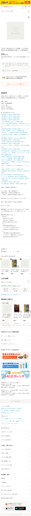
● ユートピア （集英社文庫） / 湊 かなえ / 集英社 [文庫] (13, 176)
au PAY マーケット (5, 382)
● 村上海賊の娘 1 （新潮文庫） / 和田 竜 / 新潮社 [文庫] (13, 183)
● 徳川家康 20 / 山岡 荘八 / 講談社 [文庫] (10, 116)
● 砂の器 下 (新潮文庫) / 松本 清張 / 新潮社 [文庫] (12, 141)
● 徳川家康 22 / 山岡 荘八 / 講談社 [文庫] (10, 143)
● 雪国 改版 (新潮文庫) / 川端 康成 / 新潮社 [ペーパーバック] (14, 129)
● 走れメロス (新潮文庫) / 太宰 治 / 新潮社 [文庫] (12, 160)
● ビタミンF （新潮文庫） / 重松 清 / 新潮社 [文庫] (12, 158)
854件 (18, 286)
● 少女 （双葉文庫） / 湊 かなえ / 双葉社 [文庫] (11, 121)
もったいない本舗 (14, 390)
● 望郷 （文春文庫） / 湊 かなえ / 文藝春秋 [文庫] (12, 169)
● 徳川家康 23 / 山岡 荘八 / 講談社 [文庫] (10, 114)
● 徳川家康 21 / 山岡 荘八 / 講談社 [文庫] (10, 119)
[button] (29, 52)
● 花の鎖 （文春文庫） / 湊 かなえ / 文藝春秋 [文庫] (12, 130)
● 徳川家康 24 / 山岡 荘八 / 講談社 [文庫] (10, 139)
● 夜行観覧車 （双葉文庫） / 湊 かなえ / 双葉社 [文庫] (13, 138)
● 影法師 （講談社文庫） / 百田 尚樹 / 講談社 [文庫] (12, 156)
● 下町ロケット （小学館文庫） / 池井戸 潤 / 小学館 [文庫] (14, 132)
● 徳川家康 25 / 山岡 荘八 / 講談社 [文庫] (10, 118)
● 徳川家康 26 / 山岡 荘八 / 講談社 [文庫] (10, 181)
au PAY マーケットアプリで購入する (16, 84)
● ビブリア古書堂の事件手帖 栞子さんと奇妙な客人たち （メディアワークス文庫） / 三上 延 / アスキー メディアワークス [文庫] (15, 125)
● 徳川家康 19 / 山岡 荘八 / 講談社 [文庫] (10, 149)
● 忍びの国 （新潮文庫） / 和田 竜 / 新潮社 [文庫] (12, 174)
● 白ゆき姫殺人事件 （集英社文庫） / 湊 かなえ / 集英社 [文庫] (15, 150)
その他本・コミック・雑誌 (6, 384)
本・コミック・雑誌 (14, 382)
